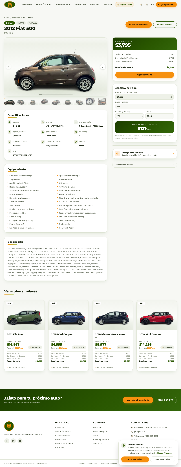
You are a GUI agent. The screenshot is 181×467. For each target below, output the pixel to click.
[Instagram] (13, 440)
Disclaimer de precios (124, 165)
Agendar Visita (144, 74)
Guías (95, 435)
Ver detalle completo (17, 367)
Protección (80, 4)
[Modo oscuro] (146, 4)
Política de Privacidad (108, 463)
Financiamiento (63, 4)
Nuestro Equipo (100, 431)
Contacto (107, 4)
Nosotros (94, 4)
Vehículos (16, 18)
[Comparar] (141, 4)
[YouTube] (20, 440)
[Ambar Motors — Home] (9, 4)
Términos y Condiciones (87, 463)
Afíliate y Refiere (101, 439)
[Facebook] (6, 440)
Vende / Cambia (44, 4)
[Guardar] (34, 304)
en (152, 4)
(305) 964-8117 (165, 400)
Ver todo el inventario (138, 400)
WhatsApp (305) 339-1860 (146, 436)
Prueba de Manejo (138, 24)
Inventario (27, 4)
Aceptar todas (135, 459)
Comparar (60, 447)
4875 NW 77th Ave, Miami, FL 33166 (150, 427)
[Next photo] (102, 66)
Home (6, 18)
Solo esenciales (162, 459)
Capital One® (126, 4)
